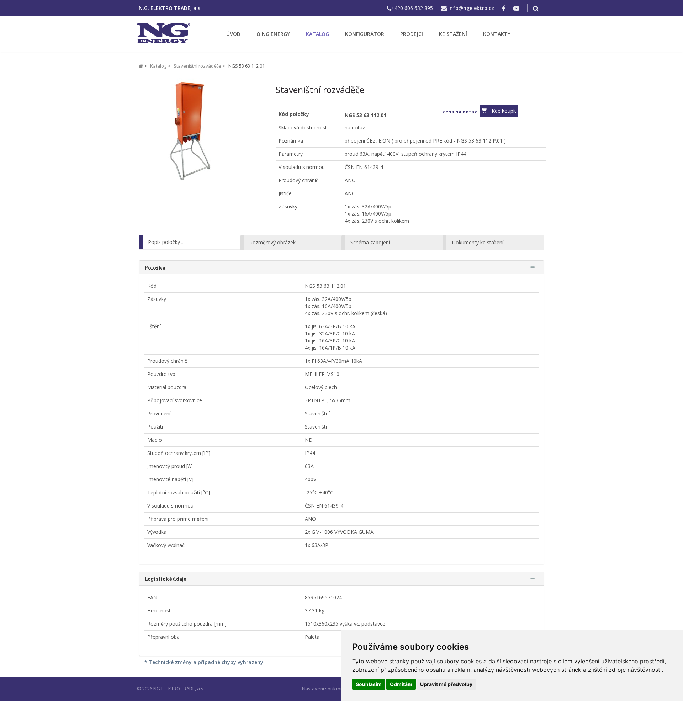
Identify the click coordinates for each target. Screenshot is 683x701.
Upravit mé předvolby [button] (446, 684)
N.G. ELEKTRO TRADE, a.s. (170, 8)
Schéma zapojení (370, 242)
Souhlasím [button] (369, 684)
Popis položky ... (166, 242)
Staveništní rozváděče (197, 66)
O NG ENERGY (273, 34)
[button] (499, 111)
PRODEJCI (411, 34)
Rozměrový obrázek (272, 242)
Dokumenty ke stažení (477, 242)
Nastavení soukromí (323, 688)
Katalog (158, 66)
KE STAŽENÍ (453, 34)
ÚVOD (233, 34)
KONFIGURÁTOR (364, 34)
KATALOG (317, 34)
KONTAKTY (496, 34)
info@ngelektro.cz (471, 8)
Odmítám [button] (401, 684)
